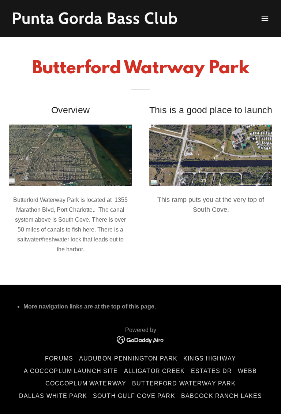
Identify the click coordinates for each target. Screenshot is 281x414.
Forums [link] (59, 358)
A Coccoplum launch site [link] (71, 371)
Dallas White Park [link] (53, 396)
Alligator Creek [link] (154, 371)
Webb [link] (247, 371)
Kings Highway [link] (209, 358)
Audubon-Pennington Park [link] (128, 358)
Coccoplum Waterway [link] (85, 383)
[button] (265, 18)
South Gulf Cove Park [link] (134, 396)
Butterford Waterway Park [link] (184, 383)
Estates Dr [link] (211, 371)
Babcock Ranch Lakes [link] (221, 396)
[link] (95, 21)
